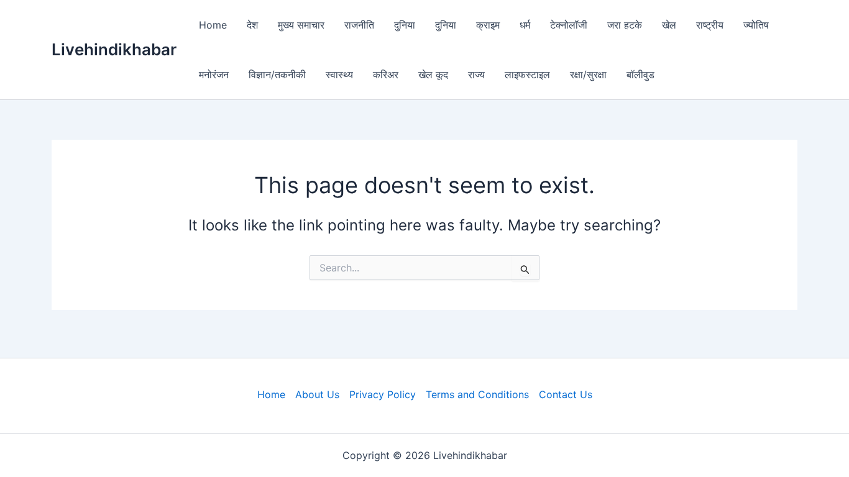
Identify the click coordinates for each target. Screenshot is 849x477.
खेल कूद (433, 74)
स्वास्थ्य (339, 74)
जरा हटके (624, 25)
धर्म (525, 25)
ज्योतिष (756, 25)
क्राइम (488, 25)
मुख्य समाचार (301, 25)
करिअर (385, 74)
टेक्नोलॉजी (568, 25)
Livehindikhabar (114, 49)
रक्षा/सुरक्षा (588, 74)
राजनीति (359, 25)
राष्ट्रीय (709, 25)
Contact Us (565, 394)
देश (252, 25)
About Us (317, 394)
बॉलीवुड (640, 74)
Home (213, 25)
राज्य (476, 74)
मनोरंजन (214, 74)
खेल (669, 25)
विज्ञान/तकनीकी (277, 74)
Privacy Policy (382, 394)
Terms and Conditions (477, 394)
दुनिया (404, 25)
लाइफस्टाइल (527, 74)
